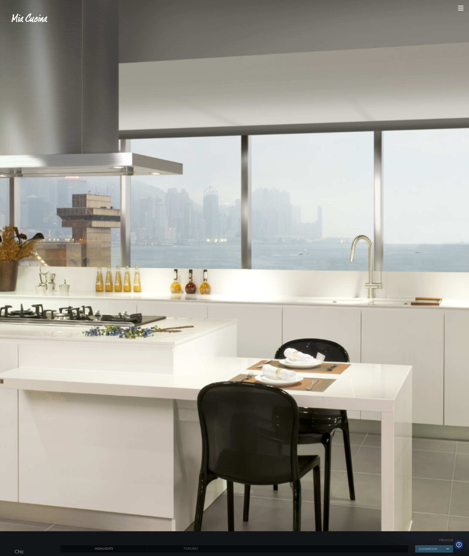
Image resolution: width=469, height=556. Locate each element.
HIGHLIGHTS (104, 548)
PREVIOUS (446, 540)
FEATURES (191, 548)
